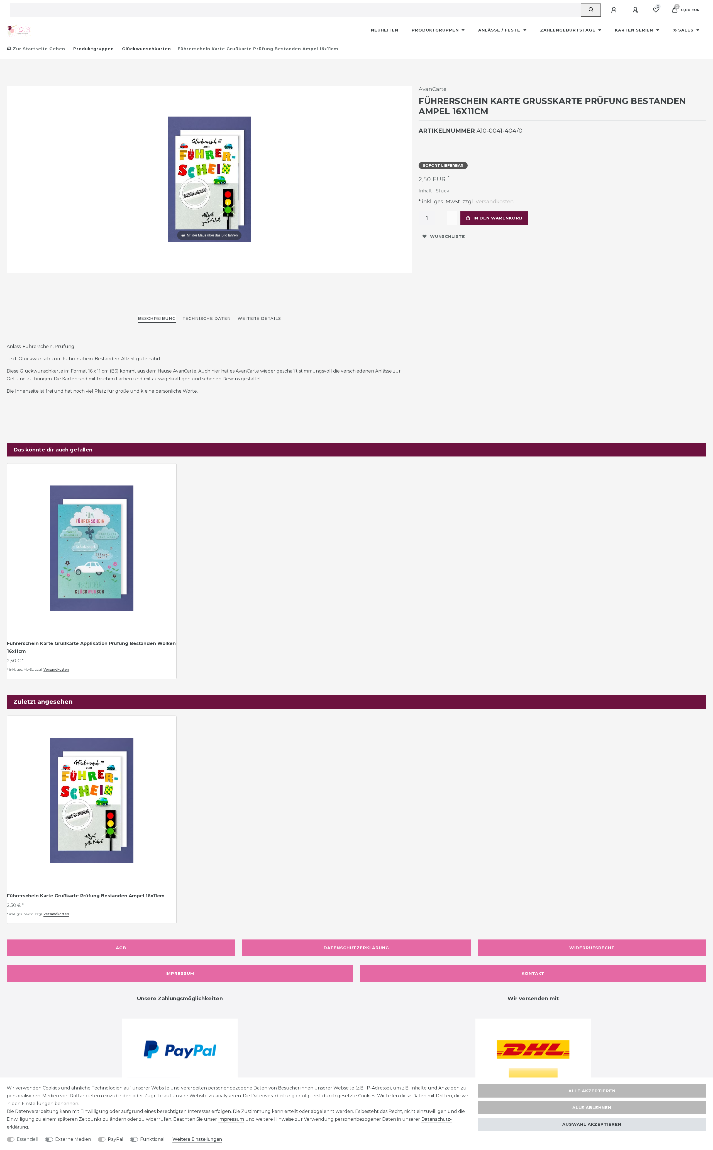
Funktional (152, 1139)
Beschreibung (157, 318)
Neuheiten (384, 30)
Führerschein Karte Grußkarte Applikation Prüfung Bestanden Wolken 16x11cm (91, 647)
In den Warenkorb (497, 218)
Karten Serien (635, 30)
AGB (121, 947)
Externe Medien (73, 1139)
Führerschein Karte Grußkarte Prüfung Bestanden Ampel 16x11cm (86, 895)
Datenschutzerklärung (356, 947)
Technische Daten (206, 318)
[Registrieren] (636, 10)
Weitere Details (259, 318)
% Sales (684, 30)
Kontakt (533, 973)
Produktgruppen (436, 30)
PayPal (115, 1139)
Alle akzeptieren (592, 1090)
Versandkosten (494, 201)
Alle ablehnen (591, 1107)
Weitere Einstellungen (197, 1139)
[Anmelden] (614, 10)
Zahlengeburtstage (568, 30)
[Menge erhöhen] (442, 218)
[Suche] (591, 10)
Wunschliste (447, 236)
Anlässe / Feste (500, 30)
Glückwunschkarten (146, 48)
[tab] (157, 318)
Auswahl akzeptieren (591, 1124)
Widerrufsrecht (592, 947)
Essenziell (27, 1139)
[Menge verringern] (452, 218)
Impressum (179, 973)
